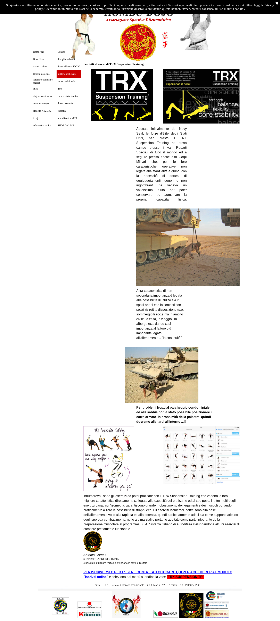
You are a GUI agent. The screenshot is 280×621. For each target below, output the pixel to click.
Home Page (38, 51)
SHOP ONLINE (66, 125)
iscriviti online (40, 66)
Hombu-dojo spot (41, 74)
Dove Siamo (39, 59)
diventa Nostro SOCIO (69, 66)
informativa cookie (42, 125)
